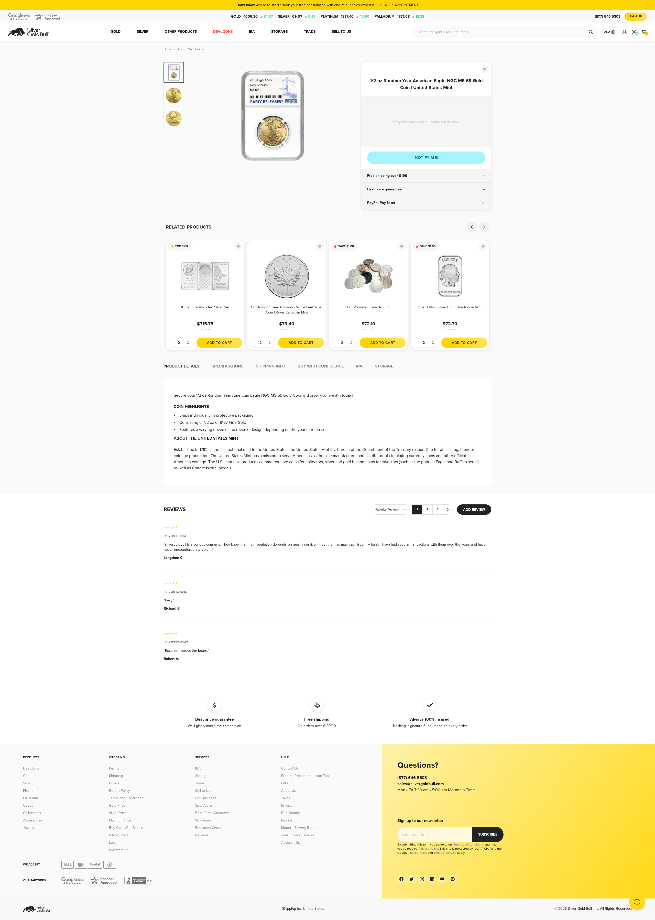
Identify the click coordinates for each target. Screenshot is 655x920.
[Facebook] (401, 879)
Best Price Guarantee (212, 813)
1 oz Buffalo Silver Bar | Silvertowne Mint (450, 307)
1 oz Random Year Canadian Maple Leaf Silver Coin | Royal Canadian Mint (287, 310)
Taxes (285, 798)
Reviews (202, 835)
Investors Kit (118, 850)
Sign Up (636, 16)
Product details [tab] (181, 366)
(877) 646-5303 (607, 16)
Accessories (32, 820)
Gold (252, 16)
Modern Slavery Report (299, 828)
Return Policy (119, 790)
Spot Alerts (204, 805)
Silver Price (118, 813)
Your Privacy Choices (297, 835)
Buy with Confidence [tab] (321, 366)
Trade (199, 783)
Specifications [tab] (228, 366)
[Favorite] (484, 69)
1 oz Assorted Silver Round (368, 307)
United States (313, 908)
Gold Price (117, 805)
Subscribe (487, 834)
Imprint (286, 820)
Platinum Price (120, 820)
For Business (205, 798)
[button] (426, 175)
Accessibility (291, 842)
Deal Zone (31, 768)
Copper (29, 805)
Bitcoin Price (119, 835)
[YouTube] (442, 879)
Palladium (399, 16)
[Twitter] (412, 879)
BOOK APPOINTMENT (401, 5)
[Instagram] (422, 879)
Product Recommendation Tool (305, 776)
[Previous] (195, 115)
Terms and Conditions (126, 798)
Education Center (209, 828)
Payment (116, 768)
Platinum (345, 16)
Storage (201, 776)
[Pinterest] (453, 879)
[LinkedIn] (432, 879)
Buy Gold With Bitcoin (126, 828)
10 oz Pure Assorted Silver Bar (205, 307)
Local (113, 842)
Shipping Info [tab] (270, 366)
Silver (296, 16)
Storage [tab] (384, 366)
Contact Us (290, 768)
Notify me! (426, 157)
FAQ (284, 783)
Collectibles (32, 813)
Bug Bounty (290, 813)
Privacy (286, 805)
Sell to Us (202, 790)
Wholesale (203, 820)
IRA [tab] (359, 366)
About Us (288, 790)
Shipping (116, 776)
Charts (114, 783)
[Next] (349, 115)
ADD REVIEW (474, 509)
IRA (198, 768)
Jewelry (29, 828)
